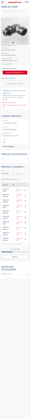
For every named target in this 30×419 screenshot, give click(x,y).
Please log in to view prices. (15, 83)
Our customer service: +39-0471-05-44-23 (15, 106)
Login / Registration (10, 102)
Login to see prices (19, 189)
